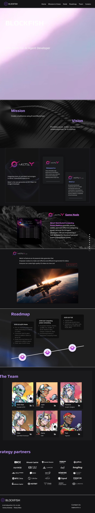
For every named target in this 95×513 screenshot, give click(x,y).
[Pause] (19, 301)
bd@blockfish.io (76, 507)
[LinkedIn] (31, 406)
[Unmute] (21, 301)
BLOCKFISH (13, 4)
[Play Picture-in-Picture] (74, 301)
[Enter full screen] (76, 301)
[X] (33, 406)
